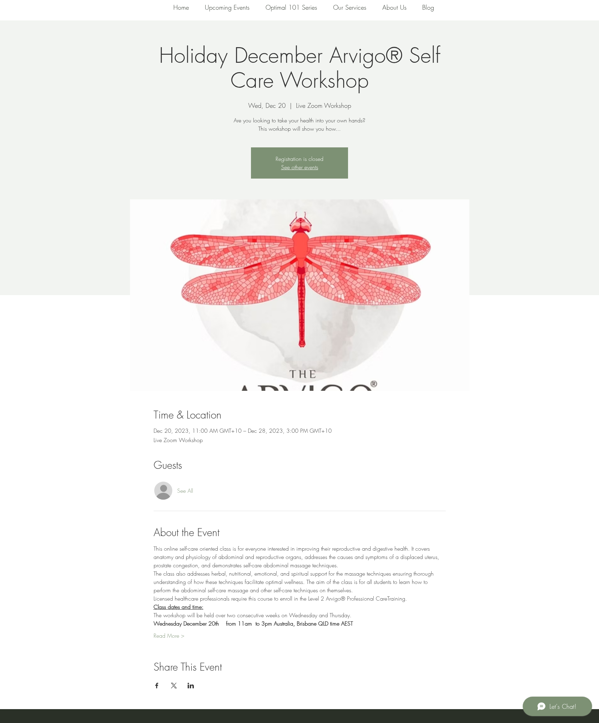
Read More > (169, 635)
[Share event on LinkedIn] (191, 685)
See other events (299, 167)
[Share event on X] (174, 685)
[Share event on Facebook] (157, 685)
